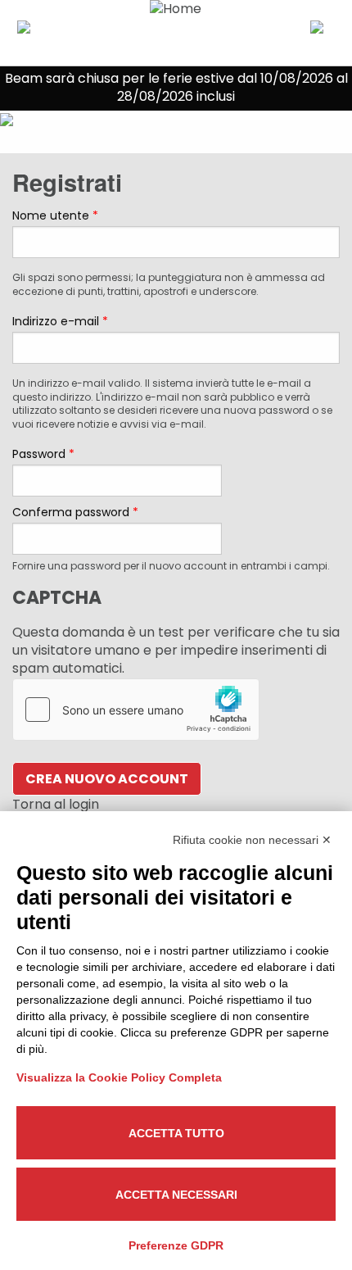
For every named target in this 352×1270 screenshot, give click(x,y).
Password (43, 454)
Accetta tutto (176, 1133)
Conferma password (75, 512)
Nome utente (55, 215)
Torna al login (55, 804)
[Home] (176, 33)
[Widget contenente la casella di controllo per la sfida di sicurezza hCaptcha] (135, 709)
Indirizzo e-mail (60, 321)
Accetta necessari (176, 1194)
